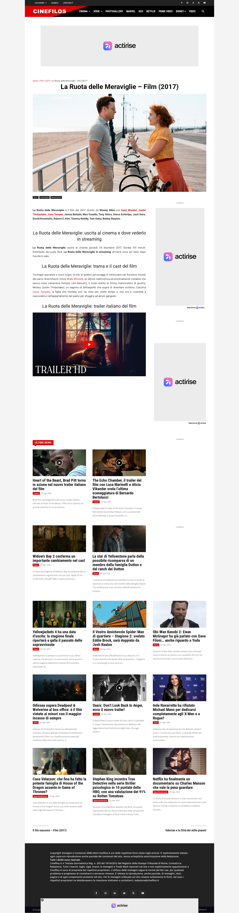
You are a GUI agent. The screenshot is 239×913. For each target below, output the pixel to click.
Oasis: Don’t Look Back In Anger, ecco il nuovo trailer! (118, 707)
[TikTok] (193, 3)
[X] (199, 3)
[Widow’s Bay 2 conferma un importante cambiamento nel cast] (59, 538)
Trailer (36, 493)
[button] (203, 11)
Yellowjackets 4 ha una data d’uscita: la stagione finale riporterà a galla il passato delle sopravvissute (57, 638)
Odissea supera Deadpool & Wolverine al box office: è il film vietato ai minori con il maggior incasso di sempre (57, 711)
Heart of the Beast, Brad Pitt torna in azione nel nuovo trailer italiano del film (59, 484)
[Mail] (124, 893)
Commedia (44, 197)
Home (35, 81)
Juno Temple (55, 214)
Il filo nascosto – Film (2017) (50, 830)
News (36, 565)
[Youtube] (204, 3)
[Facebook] (182, 3)
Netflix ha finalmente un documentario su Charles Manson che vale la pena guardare (179, 783)
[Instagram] (187, 3)
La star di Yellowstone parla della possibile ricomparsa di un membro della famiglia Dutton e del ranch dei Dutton (118, 562)
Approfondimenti (40, 796)
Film (42, 81)
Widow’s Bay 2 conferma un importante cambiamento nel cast (59, 558)
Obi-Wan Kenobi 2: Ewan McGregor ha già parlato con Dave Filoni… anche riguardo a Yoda (179, 636)
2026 (36, 722)
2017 (48, 81)
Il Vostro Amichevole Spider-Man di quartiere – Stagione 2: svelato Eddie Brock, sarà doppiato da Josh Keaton (119, 638)
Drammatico (56, 197)
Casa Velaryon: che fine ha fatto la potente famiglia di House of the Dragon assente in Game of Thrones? (59, 785)
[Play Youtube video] (89, 344)
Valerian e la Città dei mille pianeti (185, 830)
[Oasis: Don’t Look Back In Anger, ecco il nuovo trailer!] (119, 687)
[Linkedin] (115, 893)
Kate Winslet (129, 210)
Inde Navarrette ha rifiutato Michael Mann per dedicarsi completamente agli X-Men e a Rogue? (176, 711)
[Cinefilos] (51, 11)
